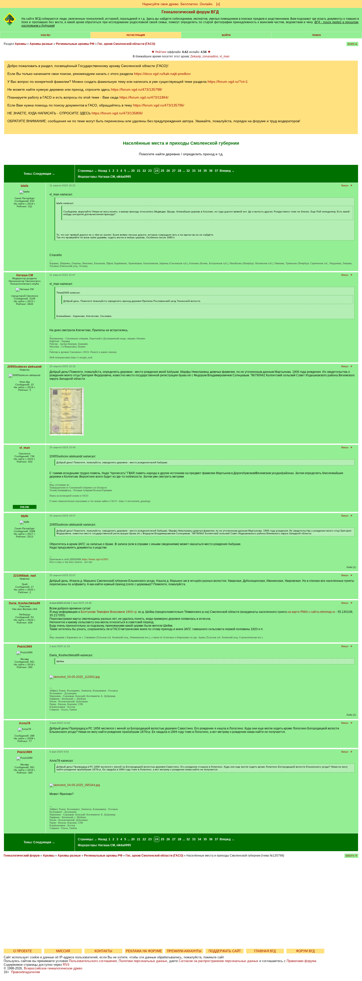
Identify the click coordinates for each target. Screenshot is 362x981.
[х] (218, 4)
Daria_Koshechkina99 (24, 603)
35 (205, 170)
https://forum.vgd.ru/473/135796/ (158, 105)
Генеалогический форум (22, 855)
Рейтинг (160, 52)
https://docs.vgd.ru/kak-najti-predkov (162, 74)
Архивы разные (41, 44)
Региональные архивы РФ (75, 44)
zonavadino (210, 56)
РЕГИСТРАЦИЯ (136, 35)
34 (199, 170)
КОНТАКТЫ (103, 951)
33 (194, 170)
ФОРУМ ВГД (305, 951)
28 (179, 170)
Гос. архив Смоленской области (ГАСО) (126, 44)
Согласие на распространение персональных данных (218, 961)
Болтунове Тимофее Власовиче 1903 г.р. (109, 612)
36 (211, 170)
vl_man (225, 56)
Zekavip (195, 56)
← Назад (100, 170)
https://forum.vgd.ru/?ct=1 (228, 82)
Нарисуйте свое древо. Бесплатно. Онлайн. (177, 4)
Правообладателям (25, 972)
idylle (24, 516)
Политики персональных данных (143, 961)
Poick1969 (24, 646)
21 (138, 170)
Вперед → (227, 170)
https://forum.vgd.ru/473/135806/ (117, 113)
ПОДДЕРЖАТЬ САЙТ (225, 951)
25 (162, 170)
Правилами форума (301, 961)
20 (133, 170)
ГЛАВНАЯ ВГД (265, 951)
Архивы (20, 44)
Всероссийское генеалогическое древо (53, 968)
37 (216, 170)
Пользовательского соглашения (93, 961)
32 (188, 170)
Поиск (316, 35)
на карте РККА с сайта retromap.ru (311, 612)
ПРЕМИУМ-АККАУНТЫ (184, 951)
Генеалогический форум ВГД (190, 12)
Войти (226, 35)
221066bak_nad (24, 575)
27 (174, 170)
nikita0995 (123, 176)
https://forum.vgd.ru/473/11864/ (143, 97)
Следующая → (44, 173)
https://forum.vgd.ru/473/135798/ (136, 89)
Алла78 (24, 723)
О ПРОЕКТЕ (22, 951)
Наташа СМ (106, 176)
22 (144, 170)
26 (168, 170)
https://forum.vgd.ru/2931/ (95, 559)
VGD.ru (45, 35)
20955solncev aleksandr (24, 366)
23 (150, 170)
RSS (66, 964)
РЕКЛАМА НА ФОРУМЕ (144, 951)
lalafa (24, 186)
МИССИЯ (63, 951)
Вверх (344, 185)
